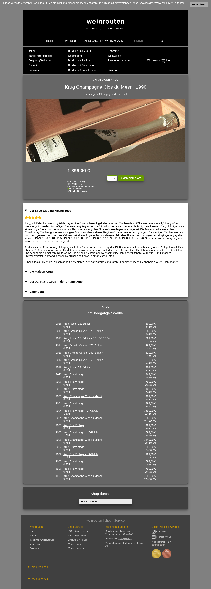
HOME (50, 41)
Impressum (35, 544)
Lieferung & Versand (77, 540)
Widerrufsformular (76, 548)
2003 (58, 425)
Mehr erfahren (176, 3)
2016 (58, 323)
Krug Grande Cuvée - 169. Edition (83, 352)
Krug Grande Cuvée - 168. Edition (83, 360)
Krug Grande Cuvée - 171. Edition (83, 331)
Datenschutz (36, 548)
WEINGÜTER (73, 41)
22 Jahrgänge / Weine (105, 313)
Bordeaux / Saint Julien (81, 65)
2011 (58, 374)
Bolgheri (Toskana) (40, 60)
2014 (58, 345)
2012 (58, 360)
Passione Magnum (119, 60)
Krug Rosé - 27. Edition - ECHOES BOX (86, 338)
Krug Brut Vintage (73, 374)
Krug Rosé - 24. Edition (77, 367)
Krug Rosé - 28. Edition (77, 323)
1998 (58, 468)
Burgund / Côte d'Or (79, 51)
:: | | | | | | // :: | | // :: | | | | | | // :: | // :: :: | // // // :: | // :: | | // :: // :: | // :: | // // (103, 568)
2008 (58, 381)
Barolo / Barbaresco (40, 55)
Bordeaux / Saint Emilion (82, 70)
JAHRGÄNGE (91, 41)
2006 (58, 389)
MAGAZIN (117, 41)
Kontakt (33, 535)
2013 (58, 352)
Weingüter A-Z (39, 578)
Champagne (75, 55)
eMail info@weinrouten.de (42, 540)
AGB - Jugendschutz (78, 535)
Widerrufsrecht (74, 544)
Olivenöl (112, 70)
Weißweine (114, 55)
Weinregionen (39, 567)
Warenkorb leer (159, 60)
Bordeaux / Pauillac (79, 60)
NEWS (106, 41)
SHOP (59, 41)
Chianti (33, 65)
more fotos (161, 531)
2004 (58, 403)
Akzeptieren (199, 4)
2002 (58, 447)
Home (32, 531)
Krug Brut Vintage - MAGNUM (80, 410)
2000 (58, 461)
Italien (32, 51)
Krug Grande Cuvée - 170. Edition (83, 345)
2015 (58, 331)
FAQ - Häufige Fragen (78, 531)
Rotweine (113, 51)
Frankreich (35, 70)
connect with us (163, 537)
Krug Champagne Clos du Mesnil (82, 396)
